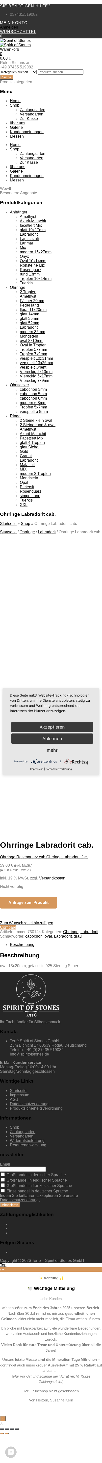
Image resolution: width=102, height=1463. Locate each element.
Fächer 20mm (32, 301)
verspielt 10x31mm (36, 358)
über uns (17, 123)
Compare (8, 927)
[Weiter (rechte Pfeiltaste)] (7, 1433)
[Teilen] (7, 1429)
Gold (24, 451)
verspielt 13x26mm (36, 363)
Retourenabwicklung (28, 1145)
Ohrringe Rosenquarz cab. (23, 857)
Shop (14, 105)
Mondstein (29, 336)
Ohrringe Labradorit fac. (67, 857)
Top (3, 1265)
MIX (23, 469)
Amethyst (28, 216)
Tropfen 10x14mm (35, 278)
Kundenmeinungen (27, 132)
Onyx (24, 256)
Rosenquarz (30, 270)
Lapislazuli (29, 239)
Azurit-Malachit (33, 221)
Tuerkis (26, 283)
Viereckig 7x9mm (35, 380)
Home (15, 101)
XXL (23, 505)
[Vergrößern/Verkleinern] (17, 1429)
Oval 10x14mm (33, 261)
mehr (52, 750)
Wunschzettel (18, 32)
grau (78, 936)
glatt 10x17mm (33, 230)
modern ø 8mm (33, 403)
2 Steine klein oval (36, 420)
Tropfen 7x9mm (33, 354)
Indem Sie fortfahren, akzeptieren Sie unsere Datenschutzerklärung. (39, 1197)
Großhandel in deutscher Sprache (35, 1175)
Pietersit (27, 487)
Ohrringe (17, 287)
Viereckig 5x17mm (36, 376)
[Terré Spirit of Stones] (15, 40)
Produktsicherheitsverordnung (36, 1108)
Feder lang (29, 305)
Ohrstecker (19, 385)
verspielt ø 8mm (34, 411)
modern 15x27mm (35, 252)
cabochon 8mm (33, 398)
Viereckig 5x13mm (36, 372)
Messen (17, 136)
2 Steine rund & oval (37, 425)
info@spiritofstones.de (29, 1054)
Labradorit (29, 234)
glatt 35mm (29, 318)
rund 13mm (30, 274)
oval (48, 936)
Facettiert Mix (31, 438)
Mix (23, 247)
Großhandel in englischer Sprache (36, 1180)
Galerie (16, 127)
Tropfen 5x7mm (33, 349)
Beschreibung (22, 945)
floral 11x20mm (33, 310)
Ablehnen (52, 738)
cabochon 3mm (33, 389)
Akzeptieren (50, 788)
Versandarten (31, 114)
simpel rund (30, 496)
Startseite (8, 523)
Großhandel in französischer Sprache (38, 1186)
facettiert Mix (31, 225)
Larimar (26, 243)
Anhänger (18, 212)
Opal (24, 482)
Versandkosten (52, 878)
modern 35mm (32, 332)
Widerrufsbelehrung (27, 1140)
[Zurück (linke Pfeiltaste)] (2, 1433)
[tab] (56, 945)
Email (5, 1164)
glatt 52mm (29, 323)
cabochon (34, 936)
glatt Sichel (29, 447)
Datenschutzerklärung (29, 1104)
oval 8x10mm (31, 341)
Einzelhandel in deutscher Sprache (36, 1191)
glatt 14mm (29, 314)
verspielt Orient (33, 367)
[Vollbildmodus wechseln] (12, 1429)
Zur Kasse (29, 118)
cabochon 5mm (33, 394)
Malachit (27, 465)
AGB (14, 1099)
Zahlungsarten (32, 110)
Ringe (15, 416)
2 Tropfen (28, 292)
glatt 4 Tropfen (32, 442)
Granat (26, 456)
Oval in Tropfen (33, 345)
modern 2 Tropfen (35, 473)
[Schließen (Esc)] (2, 1429)
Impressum (19, 1095)
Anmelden (9, 27)
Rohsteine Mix (32, 265)
